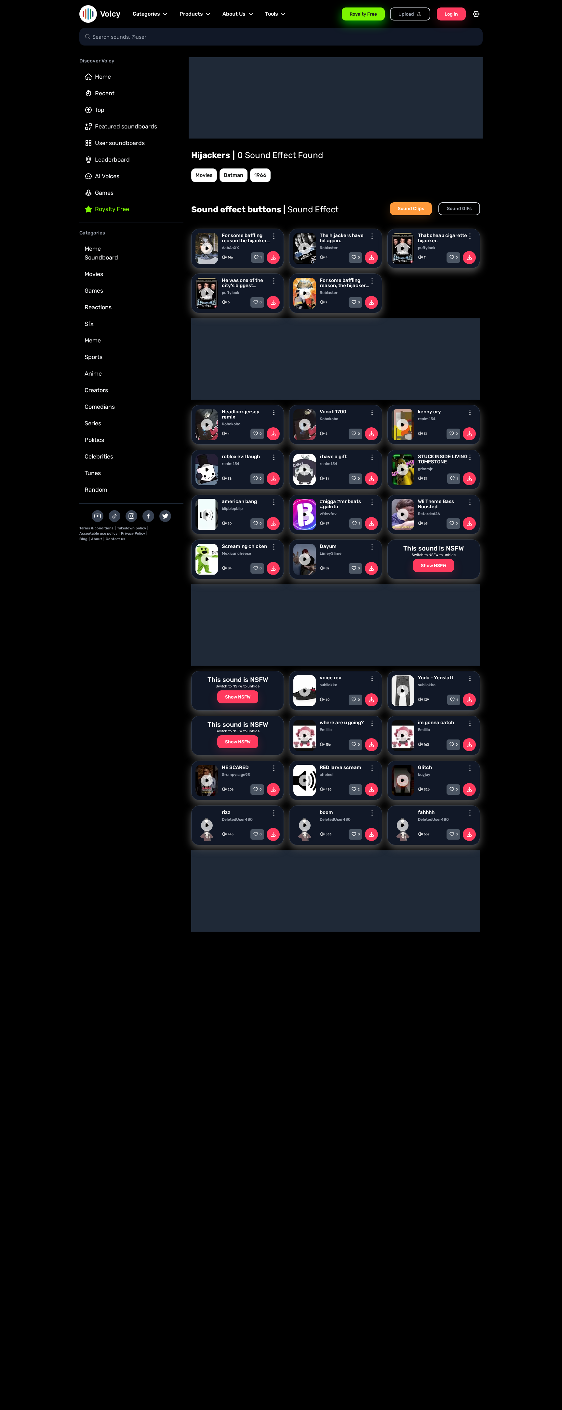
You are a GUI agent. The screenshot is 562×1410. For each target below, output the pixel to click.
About (96, 539)
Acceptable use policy (98, 533)
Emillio (326, 729)
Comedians (100, 406)
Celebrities (99, 456)
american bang (239, 501)
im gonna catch (436, 722)
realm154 (426, 419)
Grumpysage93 (236, 774)
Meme (93, 340)
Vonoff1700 (333, 411)
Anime (93, 373)
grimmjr (425, 469)
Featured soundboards (126, 126)
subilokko (328, 685)
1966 (260, 175)
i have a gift (333, 456)
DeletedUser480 (237, 819)
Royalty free (112, 209)
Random (96, 489)
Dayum (328, 546)
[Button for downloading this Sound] (273, 257)
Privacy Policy (133, 533)
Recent (104, 93)
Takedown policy (131, 528)
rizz (226, 812)
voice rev (330, 677)
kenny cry (429, 411)
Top (99, 109)
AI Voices (107, 176)
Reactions (98, 307)
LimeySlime (330, 553)
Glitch (425, 767)
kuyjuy (424, 774)
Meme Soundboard (101, 253)
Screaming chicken (244, 546)
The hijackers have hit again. (342, 238)
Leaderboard (112, 159)
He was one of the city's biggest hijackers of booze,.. (245, 283)
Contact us (115, 539)
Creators (96, 390)
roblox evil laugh (241, 456)
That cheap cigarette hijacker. (442, 238)
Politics (94, 440)
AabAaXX (230, 248)
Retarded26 (429, 514)
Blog (83, 539)
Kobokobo (231, 424)
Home (103, 76)
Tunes (93, 473)
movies (204, 175)
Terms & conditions (96, 528)
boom (326, 812)
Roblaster (329, 248)
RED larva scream (340, 767)
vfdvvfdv (328, 514)
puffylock (426, 248)
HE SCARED (235, 767)
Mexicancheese (236, 553)
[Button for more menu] (274, 236)
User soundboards (120, 143)
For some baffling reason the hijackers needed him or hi (245, 238)
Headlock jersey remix (241, 414)
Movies (94, 274)
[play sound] (207, 248)
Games (104, 192)
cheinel (326, 774)
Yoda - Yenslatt (435, 677)
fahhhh (426, 812)
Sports (93, 357)
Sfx (89, 323)
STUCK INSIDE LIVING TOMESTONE (443, 459)
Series (93, 423)
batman (233, 175)
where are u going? (342, 722)
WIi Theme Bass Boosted (436, 504)
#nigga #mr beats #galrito (340, 504)
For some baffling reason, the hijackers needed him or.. (344, 283)
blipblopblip (232, 508)
